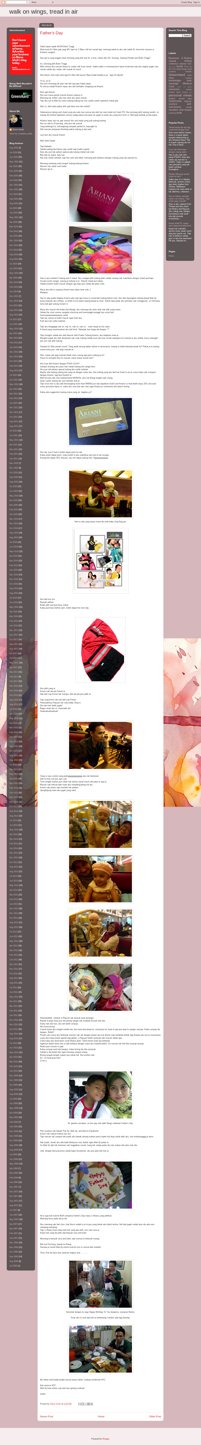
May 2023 (13, 328)
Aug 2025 (13, 203)
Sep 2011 (13, 978)
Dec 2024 (13, 240)
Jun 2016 (13, 714)
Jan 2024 (13, 291)
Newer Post (46, 1416)
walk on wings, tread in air (43, 11)
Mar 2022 (13, 394)
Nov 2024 (13, 245)
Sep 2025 (13, 199)
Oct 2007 (13, 1196)
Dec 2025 (13, 185)
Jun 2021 (13, 435)
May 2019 (13, 551)
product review (177, 98)
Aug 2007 (13, 1205)
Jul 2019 (13, 542)
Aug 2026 (13, 148)
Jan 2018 (13, 625)
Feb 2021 (13, 454)
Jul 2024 (13, 264)
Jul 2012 (13, 932)
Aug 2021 (13, 426)
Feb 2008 (13, 1177)
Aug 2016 (13, 704)
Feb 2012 (13, 955)
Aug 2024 (13, 259)
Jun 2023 (13, 324)
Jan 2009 (13, 1126)
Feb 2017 (13, 676)
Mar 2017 (13, 672)
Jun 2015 (13, 769)
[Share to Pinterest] (91, 1403)
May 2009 (13, 1108)
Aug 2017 (13, 649)
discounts (172, 67)
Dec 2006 (13, 1242)
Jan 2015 (13, 792)
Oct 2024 (13, 250)
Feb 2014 (13, 843)
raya (190, 98)
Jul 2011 (13, 987)
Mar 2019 (13, 560)
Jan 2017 (13, 681)
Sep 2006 (13, 1256)
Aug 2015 (13, 760)
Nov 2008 (13, 1136)
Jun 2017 (13, 658)
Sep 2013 (13, 867)
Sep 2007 (13, 1201)
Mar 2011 (13, 1006)
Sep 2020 (13, 477)
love (189, 80)
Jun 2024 (13, 268)
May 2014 (13, 829)
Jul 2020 (13, 486)
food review (182, 69)
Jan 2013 (13, 904)
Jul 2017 (13, 653)
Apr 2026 (13, 166)
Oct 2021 (13, 417)
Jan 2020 (13, 514)
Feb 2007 (13, 1233)
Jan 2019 (13, 570)
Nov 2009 (13, 1080)
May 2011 (13, 997)
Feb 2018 (13, 621)
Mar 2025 (13, 226)
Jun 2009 (13, 1103)
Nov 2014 (13, 802)
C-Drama (186, 58)
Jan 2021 (13, 458)
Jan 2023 (13, 347)
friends (188, 71)
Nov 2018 (13, 579)
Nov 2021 (13, 412)
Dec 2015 (13, 741)
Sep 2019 (13, 533)
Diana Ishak (18, 129)
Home (101, 1416)
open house (181, 92)
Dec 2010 (13, 1020)
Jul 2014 (13, 820)
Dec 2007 (13, 1187)
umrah (189, 107)
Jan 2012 (13, 959)
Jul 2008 (13, 1154)
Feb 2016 (13, 732)
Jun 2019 (13, 547)
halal (189, 75)
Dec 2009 (13, 1075)
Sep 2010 (13, 1034)
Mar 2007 (13, 1228)
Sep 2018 (13, 588)
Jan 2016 (13, 737)
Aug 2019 (13, 537)
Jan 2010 (13, 1071)
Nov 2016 (13, 690)
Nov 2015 (13, 746)
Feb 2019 (13, 565)
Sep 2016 (13, 700)
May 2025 (13, 217)
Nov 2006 (13, 1247)
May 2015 (13, 774)
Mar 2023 (13, 338)
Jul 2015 (13, 765)
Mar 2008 (13, 1173)
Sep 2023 (13, 310)
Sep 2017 (13, 644)
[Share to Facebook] (88, 1403)
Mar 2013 (13, 895)
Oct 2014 (13, 806)
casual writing (180, 61)
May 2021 (13, 440)
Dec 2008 (13, 1131)
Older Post (155, 1416)
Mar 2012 (13, 950)
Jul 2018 (13, 598)
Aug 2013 (13, 871)
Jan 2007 (13, 1238)
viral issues (185, 109)
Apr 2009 (13, 1113)
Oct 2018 (13, 584)
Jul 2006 (13, 1266)
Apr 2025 (13, 222)
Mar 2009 (13, 1117)
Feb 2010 (13, 1066)
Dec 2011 (13, 964)
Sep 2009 (13, 1089)
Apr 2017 (13, 667)
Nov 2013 (13, 857)
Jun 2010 (13, 1048)
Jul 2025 (13, 208)
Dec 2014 (13, 797)
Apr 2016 (13, 723)
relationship (175, 101)
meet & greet (184, 87)
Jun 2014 (13, 825)
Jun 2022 (13, 380)
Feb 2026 (13, 175)
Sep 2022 (13, 366)
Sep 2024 (13, 254)
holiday (188, 78)
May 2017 (13, 663)
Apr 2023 (13, 333)
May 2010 (13, 1052)
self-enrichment (180, 105)
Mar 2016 (13, 727)
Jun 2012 (13, 936)
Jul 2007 (13, 1210)
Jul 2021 (13, 431)
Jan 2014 (13, 848)
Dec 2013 (13, 853)
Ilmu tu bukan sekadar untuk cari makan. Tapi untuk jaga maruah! (179, 198)
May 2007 (13, 1219)
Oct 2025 (13, 194)
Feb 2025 (13, 231)
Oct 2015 (13, 751)
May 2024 (13, 273)
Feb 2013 (13, 899)
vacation (173, 109)
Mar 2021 (13, 449)
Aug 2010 (13, 1038)
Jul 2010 (13, 1043)
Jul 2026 (13, 152)
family (180, 66)
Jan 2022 (13, 403)
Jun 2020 (13, 491)
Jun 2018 (13, 602)
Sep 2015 (13, 755)
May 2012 (13, 941)
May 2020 (13, 496)
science (173, 104)
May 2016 (13, 718)
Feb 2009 (13, 1122)
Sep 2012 (13, 922)
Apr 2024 (13, 278)
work (179, 112)
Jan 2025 (13, 236)
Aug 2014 (13, 816)
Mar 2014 (13, 839)
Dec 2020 (13, 463)
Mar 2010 (13, 1061)
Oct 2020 (13, 472)
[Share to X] (85, 1403)
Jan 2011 (13, 1015)
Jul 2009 (13, 1099)
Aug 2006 (13, 1261)
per (190, 92)
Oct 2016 (13, 695)
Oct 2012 (13, 918)
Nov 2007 (13, 1191)
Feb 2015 (13, 788)
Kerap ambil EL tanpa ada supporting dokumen (180, 224)
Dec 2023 (13, 296)
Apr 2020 (13, 500)
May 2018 (13, 607)
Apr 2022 (13, 389)
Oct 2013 (13, 862)
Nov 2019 (13, 523)
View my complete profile (20, 133)
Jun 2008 (13, 1159)
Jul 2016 (13, 709)
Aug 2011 (13, 983)
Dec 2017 (13, 630)
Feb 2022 (13, 398)
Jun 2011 (13, 992)
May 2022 (13, 384)
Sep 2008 (13, 1145)
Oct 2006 (13, 1252)
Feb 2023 (13, 342)
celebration (174, 64)
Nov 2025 (13, 189)
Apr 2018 (13, 611)
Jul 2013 (13, 876)
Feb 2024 (13, 287)
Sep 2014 (13, 811)
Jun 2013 (13, 881)
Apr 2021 (13, 444)
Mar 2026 (13, 171)
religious (188, 101)
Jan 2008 (13, 1182)
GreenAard (177, 74)
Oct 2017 (13, 639)
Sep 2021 (13, 421)
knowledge (175, 80)
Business (174, 58)
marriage (174, 83)
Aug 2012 (13, 927)
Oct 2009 (13, 1085)
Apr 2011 (13, 1001)
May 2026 (13, 162)
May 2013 (13, 885)
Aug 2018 (13, 593)
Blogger (106, 1439)
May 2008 (13, 1164)
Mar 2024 (13, 282)
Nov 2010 (13, 1024)
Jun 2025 (13, 212)
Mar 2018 (13, 616)
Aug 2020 (13, 482)
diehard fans (186, 64)
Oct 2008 (13, 1140)
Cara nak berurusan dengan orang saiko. (178, 150)
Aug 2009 (13, 1094)
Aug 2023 (13, 315)
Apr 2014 (13, 834)
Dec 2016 (13, 686)
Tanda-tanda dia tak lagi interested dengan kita (179, 128)
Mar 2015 (13, 783)
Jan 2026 (13, 180)
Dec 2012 (13, 908)
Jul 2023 (13, 319)
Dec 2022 (13, 352)
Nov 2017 (13, 635)
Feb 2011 (13, 1011)
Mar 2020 (13, 505)
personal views (180, 95)
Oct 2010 (13, 1029)
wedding (172, 113)
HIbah (171, 78)
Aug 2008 (13, 1150)
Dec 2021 (13, 407)
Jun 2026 (13, 157)
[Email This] (79, 1403)
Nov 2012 (13, 913)
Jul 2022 (13, 375)
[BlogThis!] (82, 1403)
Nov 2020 (13, 468)
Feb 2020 (13, 509)
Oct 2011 (13, 973)
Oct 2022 (13, 361)
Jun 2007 (13, 1215)
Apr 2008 (13, 1168)
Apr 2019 (13, 556)
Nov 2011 (13, 969)
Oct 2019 (13, 528)
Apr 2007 (13, 1224)
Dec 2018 (13, 574)
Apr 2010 (13, 1057)
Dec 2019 (13, 519)
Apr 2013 (13, 890)
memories (174, 89)
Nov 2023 (13, 301)
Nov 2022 (13, 356)
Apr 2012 (13, 945)
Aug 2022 (13, 370)
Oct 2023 (13, 305)
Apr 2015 (13, 779)
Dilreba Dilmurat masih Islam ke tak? (179, 175)
